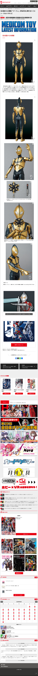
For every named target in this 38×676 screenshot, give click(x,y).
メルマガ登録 (34, 1)
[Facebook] (16, 358)
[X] (18, 358)
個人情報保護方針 (5, 666)
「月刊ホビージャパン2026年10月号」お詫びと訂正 (18, 402)
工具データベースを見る (18, 595)
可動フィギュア (18, 17)
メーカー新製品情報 (21, 643)
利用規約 (3, 664)
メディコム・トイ (12, 17)
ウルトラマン (26, 17)
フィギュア (2, 17)
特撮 (30, 17)
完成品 (22, 17)
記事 (21, 654)
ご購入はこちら (6, 393)
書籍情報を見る (18, 573)
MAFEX (7, 17)
